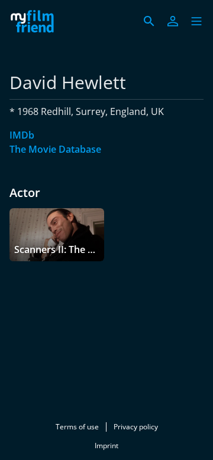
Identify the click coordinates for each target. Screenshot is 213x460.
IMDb (21, 135)
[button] (196, 21)
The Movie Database (55, 149)
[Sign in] (173, 21)
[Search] (149, 21)
